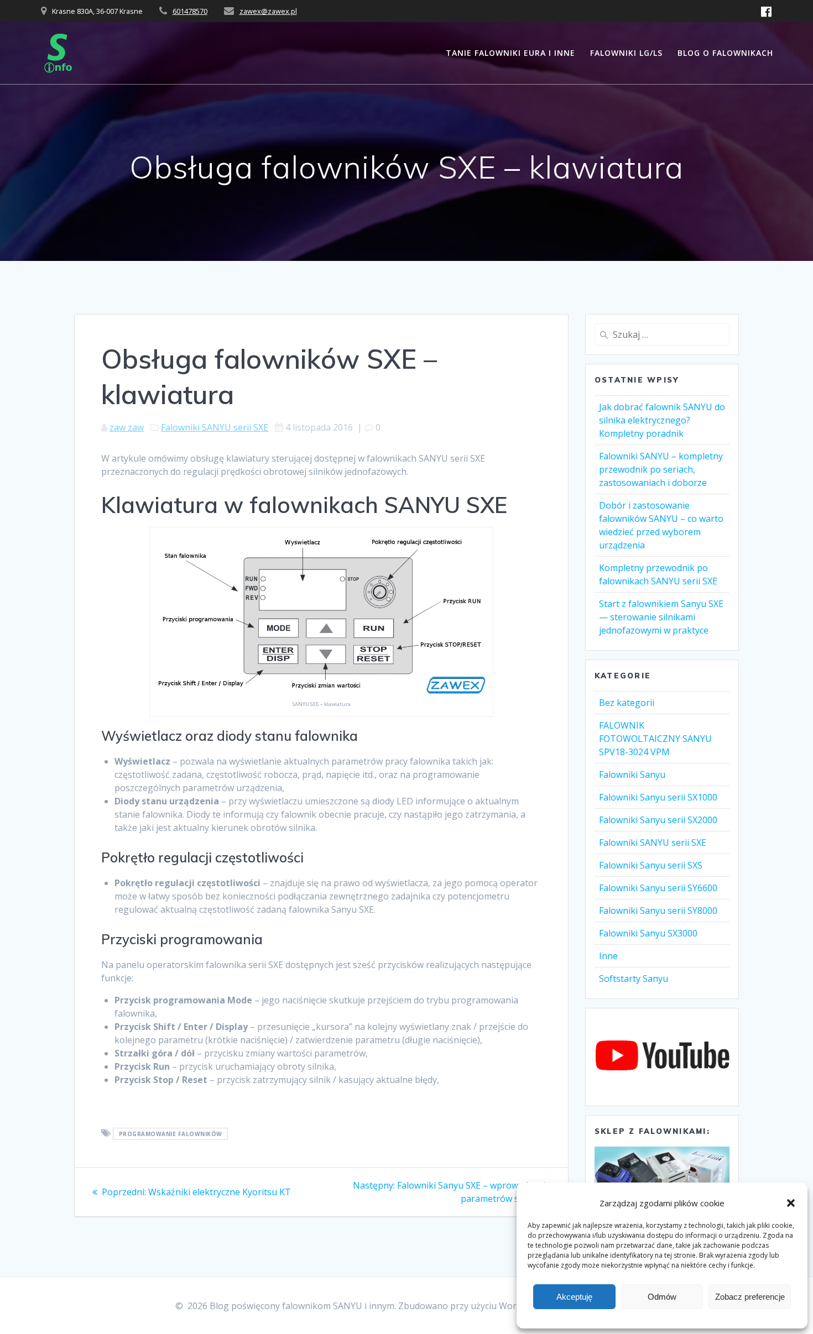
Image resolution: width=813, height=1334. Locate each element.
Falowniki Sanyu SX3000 (648, 933)
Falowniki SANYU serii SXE (214, 427)
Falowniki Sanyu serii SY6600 (658, 888)
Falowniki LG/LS (626, 53)
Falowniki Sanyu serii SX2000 (658, 820)
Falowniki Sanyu (632, 774)
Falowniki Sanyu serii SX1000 (658, 797)
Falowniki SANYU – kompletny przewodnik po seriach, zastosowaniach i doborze (661, 469)
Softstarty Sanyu (633, 978)
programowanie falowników (170, 1134)
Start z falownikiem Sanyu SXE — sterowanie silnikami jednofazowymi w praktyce (661, 617)
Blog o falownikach (725, 53)
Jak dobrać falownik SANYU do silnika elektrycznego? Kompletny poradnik (662, 420)
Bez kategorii (626, 703)
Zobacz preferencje (750, 1296)
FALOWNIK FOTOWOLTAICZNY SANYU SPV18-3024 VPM (655, 738)
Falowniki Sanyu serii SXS (650, 865)
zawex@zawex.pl (268, 11)
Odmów (662, 1296)
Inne (608, 956)
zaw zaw (127, 427)
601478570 (190, 11)
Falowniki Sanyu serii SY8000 (658, 910)
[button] (790, 1203)
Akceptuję (574, 1296)
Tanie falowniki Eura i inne (510, 53)
